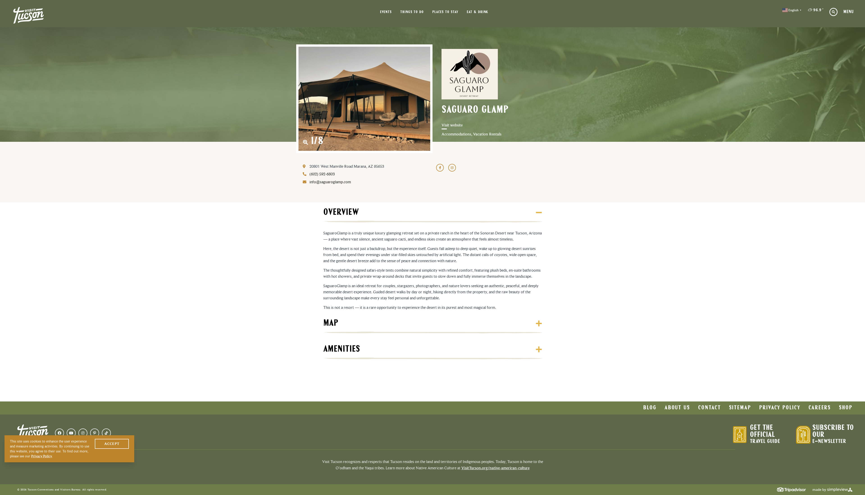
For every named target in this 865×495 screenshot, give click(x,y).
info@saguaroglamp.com (330, 181)
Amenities (341, 349)
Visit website (452, 125)
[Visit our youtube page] (71, 433)
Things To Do (412, 12)
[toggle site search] (833, 12)
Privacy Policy (779, 408)
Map (330, 323)
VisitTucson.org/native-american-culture (495, 467)
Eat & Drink (477, 12)
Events (386, 12)
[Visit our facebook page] (59, 433)
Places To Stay (445, 12)
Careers (819, 408)
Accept (111, 444)
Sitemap (740, 408)
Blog (649, 408)
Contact (709, 408)
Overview (341, 212)
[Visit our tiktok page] (106, 433)
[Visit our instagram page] (82, 433)
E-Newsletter (829, 441)
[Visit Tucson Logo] (28, 15)
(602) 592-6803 (322, 174)
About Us (677, 408)
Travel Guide (765, 441)
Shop (845, 408)
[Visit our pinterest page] (94, 433)
